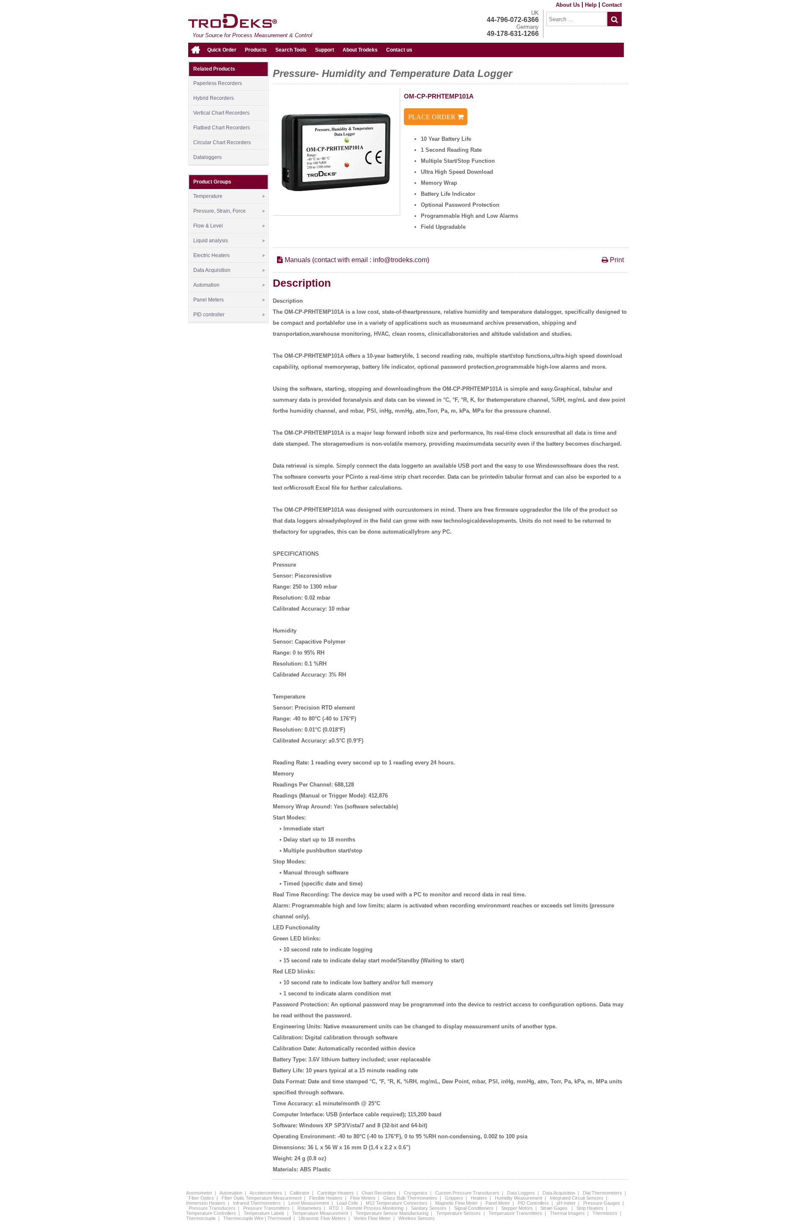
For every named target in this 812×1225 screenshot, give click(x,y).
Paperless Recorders (217, 83)
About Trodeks (360, 50)
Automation (206, 285)
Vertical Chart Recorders (221, 113)
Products (256, 50)
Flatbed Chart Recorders (221, 128)
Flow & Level (208, 226)
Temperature (207, 196)
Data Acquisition (211, 270)
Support (324, 50)
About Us (568, 5)
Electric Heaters (211, 255)
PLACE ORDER (432, 117)
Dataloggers (207, 157)
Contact (612, 5)
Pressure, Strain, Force (219, 211)
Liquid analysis (210, 241)
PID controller (209, 315)
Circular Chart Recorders (222, 142)
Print (616, 259)
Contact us (399, 50)
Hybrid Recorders (213, 98)
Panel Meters (208, 300)
